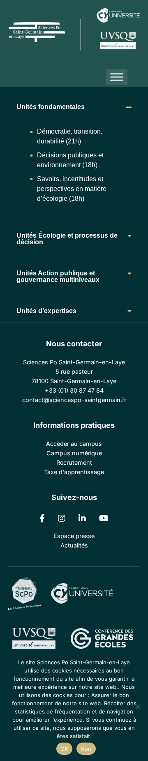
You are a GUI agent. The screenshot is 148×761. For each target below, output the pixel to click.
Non (86, 748)
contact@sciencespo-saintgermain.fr (74, 399)
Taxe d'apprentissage (74, 471)
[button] (74, 106)
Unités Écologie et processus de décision (67, 238)
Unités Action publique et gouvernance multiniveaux (57, 276)
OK (64, 748)
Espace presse (74, 535)
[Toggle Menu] (116, 77)
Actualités (74, 545)
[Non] (138, 706)
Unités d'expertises (46, 310)
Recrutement (74, 462)
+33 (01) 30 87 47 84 (74, 390)
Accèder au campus (74, 443)
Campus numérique (74, 453)
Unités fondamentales (50, 106)
